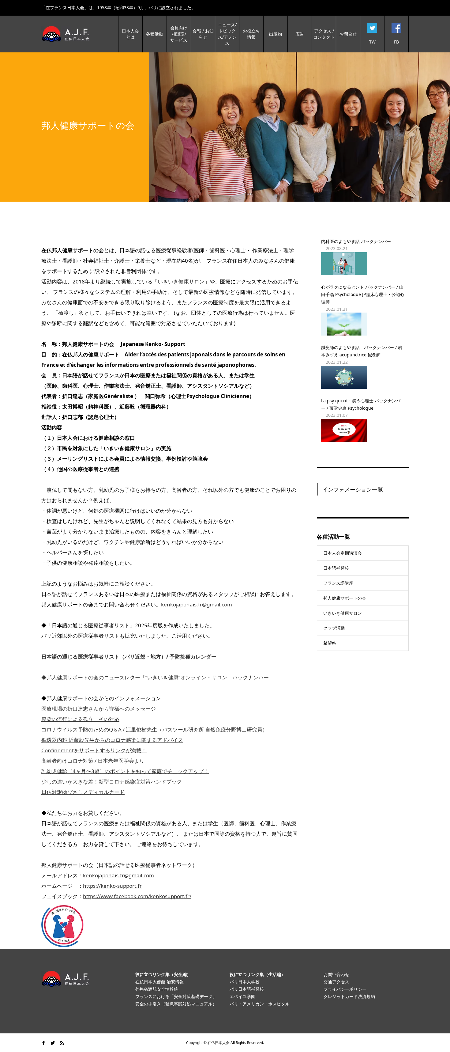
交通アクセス (336, 982)
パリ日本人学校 (245, 982)
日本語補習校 (336, 568)
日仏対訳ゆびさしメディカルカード (83, 792)
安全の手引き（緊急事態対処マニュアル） (176, 1004)
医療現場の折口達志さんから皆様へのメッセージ (98, 708)
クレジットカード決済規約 (349, 996)
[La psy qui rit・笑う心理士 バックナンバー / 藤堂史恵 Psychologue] (362, 430)
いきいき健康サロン (181, 281)
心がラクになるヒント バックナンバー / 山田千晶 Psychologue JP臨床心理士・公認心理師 (362, 294)
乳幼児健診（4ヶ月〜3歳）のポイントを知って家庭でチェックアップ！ (125, 771)
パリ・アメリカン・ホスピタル (260, 1004)
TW (372, 42)
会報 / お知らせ (203, 34)
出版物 (275, 34)
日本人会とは (130, 34)
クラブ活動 (334, 628)
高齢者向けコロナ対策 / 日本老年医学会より (92, 760)
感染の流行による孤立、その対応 (80, 719)
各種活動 (154, 34)
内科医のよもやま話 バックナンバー (356, 241)
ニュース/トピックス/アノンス (227, 34)
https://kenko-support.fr (112, 885)
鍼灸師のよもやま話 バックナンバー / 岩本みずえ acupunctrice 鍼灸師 (361, 351)
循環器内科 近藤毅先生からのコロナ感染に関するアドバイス (112, 739)
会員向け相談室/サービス (178, 34)
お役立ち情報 (251, 34)
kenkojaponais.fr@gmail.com (196, 604)
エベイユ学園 (242, 996)
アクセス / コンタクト (324, 34)
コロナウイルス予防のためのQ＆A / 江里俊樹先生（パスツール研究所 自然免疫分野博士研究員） (154, 729)
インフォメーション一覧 (352, 489)
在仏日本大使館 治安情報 (159, 982)
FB (396, 42)
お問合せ (348, 34)
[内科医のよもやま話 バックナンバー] (362, 263)
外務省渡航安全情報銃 (156, 989)
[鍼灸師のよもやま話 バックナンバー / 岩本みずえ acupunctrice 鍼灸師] (362, 377)
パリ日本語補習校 (247, 989)
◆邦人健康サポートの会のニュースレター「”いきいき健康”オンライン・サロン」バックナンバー (155, 677)
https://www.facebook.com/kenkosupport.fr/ (137, 896)
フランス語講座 (338, 583)
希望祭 (329, 643)
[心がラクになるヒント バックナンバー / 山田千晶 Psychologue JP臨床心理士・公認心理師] (362, 324)
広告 (299, 34)
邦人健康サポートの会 (344, 598)
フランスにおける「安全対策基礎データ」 (176, 996)
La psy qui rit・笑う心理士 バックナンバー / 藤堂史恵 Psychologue (360, 404)
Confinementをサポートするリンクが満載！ (94, 750)
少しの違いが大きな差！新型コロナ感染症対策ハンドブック (111, 781)
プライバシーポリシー (345, 989)
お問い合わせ (336, 974)
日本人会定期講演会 (342, 553)
